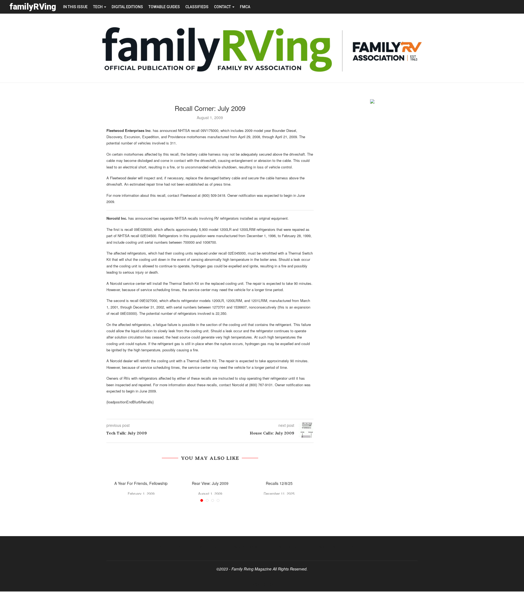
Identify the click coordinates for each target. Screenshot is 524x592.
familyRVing (33, 7)
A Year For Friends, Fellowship (141, 483)
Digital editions (127, 7)
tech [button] (98, 7)
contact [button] (223, 7)
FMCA (245, 7)
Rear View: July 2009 (210, 483)
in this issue (75, 7)
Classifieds (197, 7)
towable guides (164, 7)
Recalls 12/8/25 (279, 483)
